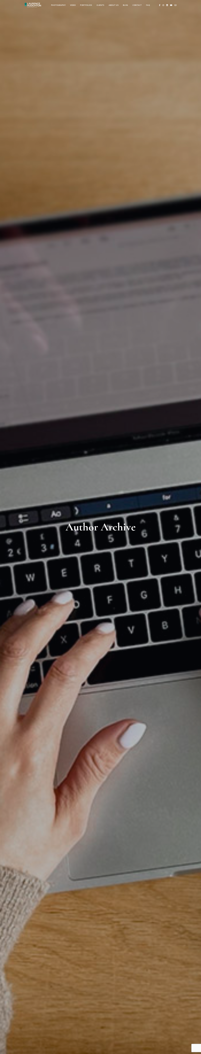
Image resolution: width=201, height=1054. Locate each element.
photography (58, 5)
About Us (114, 5)
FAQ (148, 5)
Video (73, 5)
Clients (100, 5)
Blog (125, 5)
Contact (137, 5)
